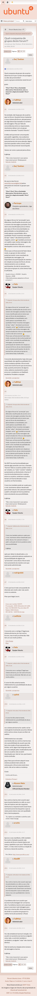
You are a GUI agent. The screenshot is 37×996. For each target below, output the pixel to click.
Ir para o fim (7, 51)
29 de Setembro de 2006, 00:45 (16, 582)
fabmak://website (11, 162)
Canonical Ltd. (22, 990)
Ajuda (7, 981)
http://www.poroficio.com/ (21, 854)
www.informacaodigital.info (13, 183)
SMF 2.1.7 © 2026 (12, 993)
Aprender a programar (12, 378)
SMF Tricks (26, 985)
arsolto (17, 823)
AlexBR (17, 859)
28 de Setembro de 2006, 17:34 (16, 519)
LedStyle (17, 616)
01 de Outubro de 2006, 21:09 (17, 794)
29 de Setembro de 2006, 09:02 (16, 656)
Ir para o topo (8, 964)
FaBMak (17, 100)
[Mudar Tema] (12, 2)
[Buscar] (23, 21)
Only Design (9, 641)
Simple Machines (25, 993)
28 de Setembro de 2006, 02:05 (16, 109)
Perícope (17, 203)
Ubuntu (13, 990)
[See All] (5, 29)
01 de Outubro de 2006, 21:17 (17, 832)
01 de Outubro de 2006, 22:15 (17, 928)
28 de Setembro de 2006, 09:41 (16, 214)
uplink (16, 694)
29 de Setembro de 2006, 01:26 (16, 625)
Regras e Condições (16, 981)
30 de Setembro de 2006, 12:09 (17, 704)
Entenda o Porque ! (11, 779)
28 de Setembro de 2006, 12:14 (12, 395)
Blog (7, 643)
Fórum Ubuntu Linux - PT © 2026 (18, 978)
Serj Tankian (19, 59)
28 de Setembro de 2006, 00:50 (14, 69)
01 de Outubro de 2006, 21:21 (17, 868)
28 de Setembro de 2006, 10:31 (16, 293)
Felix (16, 284)
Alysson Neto (19, 783)
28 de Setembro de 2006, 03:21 (16, 175)
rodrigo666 (18, 573)
